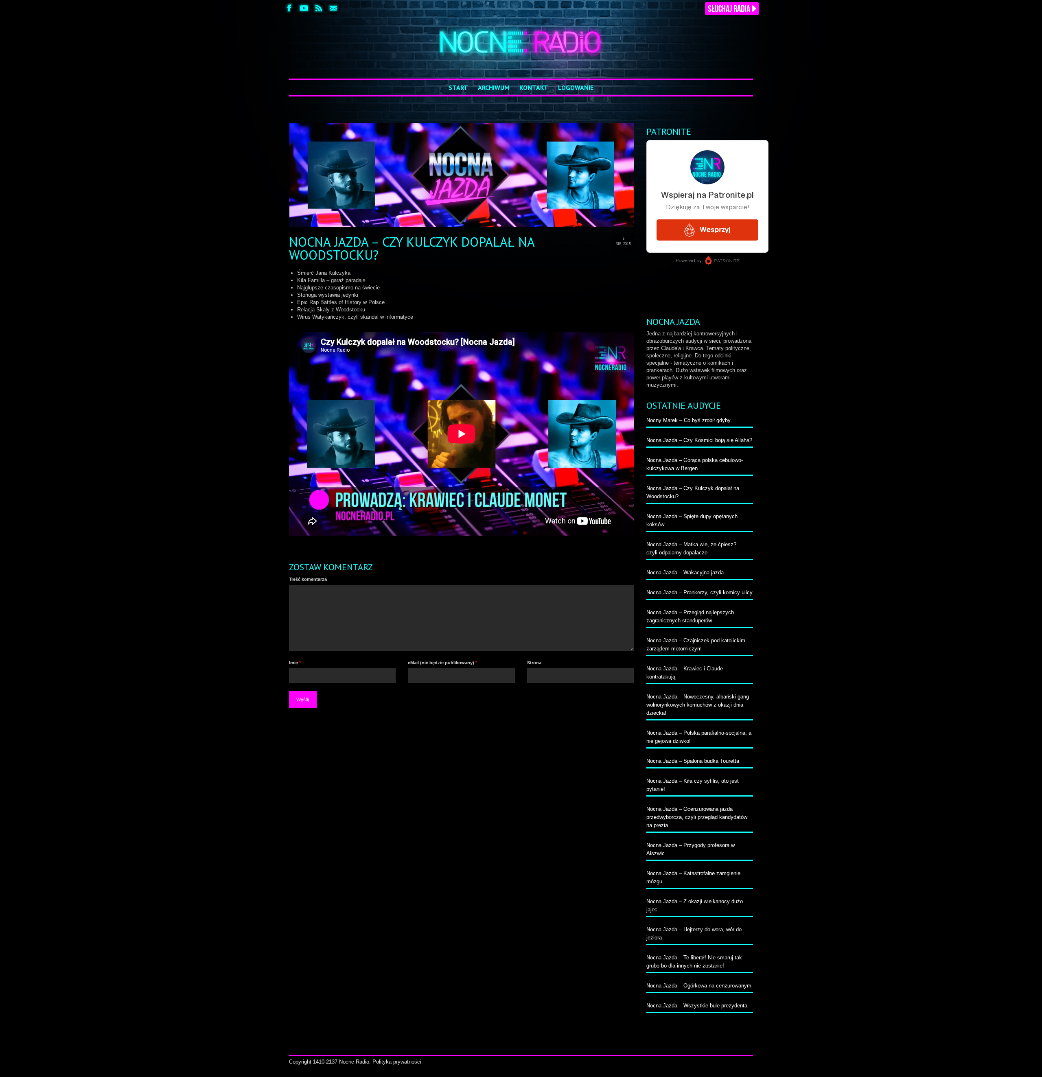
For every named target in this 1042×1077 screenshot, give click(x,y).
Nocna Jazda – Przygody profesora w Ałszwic (690, 849)
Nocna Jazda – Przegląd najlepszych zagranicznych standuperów (690, 616)
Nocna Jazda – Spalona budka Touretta (692, 761)
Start (458, 87)
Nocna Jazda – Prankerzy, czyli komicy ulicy (699, 592)
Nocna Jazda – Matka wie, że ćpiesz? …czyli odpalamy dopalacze (694, 548)
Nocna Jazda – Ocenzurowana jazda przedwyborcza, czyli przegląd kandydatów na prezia (696, 817)
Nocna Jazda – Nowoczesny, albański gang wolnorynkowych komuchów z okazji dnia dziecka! (697, 705)
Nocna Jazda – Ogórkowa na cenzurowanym (698, 986)
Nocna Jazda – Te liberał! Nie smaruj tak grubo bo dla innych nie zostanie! (694, 961)
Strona (534, 662)
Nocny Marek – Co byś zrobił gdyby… (691, 420)
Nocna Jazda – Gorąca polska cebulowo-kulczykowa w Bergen (694, 464)
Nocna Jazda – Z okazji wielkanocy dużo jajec (694, 905)
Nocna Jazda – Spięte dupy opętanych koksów (692, 520)
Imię (295, 662)
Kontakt (533, 87)
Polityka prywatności (396, 1062)
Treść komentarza (308, 579)
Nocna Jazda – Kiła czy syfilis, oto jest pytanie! (692, 785)
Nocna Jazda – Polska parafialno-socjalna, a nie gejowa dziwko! (698, 737)
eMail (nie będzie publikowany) (442, 662)
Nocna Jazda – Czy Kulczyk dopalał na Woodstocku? (692, 492)
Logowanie (575, 87)
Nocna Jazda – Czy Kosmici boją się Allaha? (699, 440)
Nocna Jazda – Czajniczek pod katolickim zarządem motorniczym (695, 644)
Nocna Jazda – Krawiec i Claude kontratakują (684, 672)
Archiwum (494, 87)
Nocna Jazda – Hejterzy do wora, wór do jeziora (694, 933)
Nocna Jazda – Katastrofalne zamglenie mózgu (693, 877)
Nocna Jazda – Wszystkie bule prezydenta (696, 1006)
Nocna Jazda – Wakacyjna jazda (685, 572)
